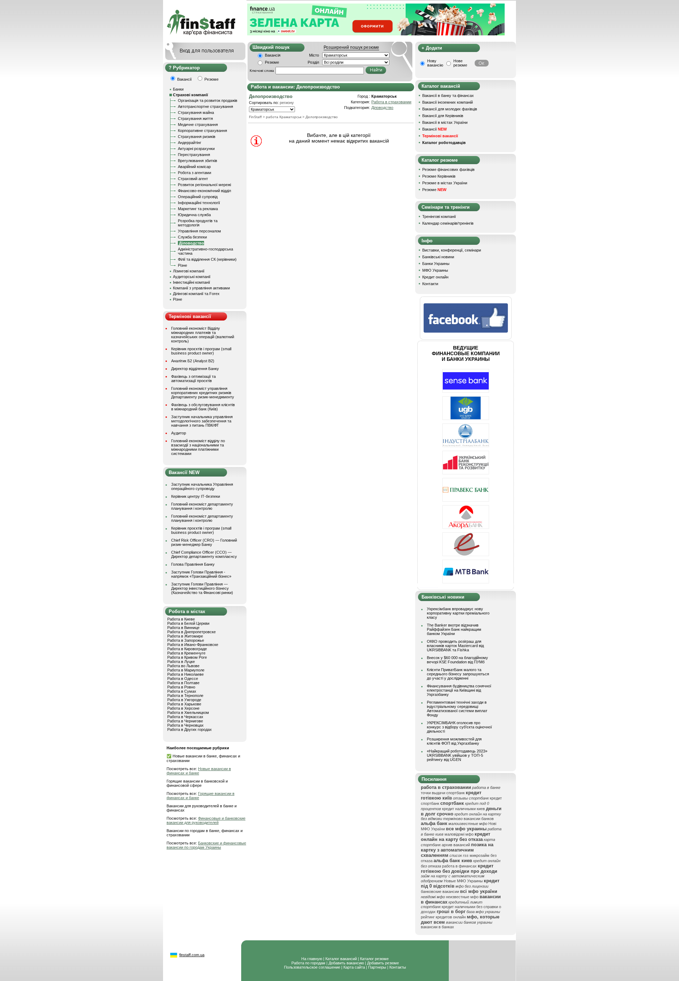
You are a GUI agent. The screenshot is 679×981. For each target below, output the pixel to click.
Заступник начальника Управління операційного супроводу (202, 486)
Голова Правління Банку (193, 564)
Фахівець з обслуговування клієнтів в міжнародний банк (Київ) (203, 407)
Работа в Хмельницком (188, 712)
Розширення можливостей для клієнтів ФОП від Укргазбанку (454, 741)
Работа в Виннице (183, 627)
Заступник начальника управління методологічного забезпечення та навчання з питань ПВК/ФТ (202, 421)
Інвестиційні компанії (191, 282)
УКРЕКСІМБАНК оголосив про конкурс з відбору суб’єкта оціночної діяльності (459, 727)
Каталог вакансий (341, 959)
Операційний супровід (197, 197)
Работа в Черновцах (185, 725)
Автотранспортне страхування (205, 106)
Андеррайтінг (189, 142)
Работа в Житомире (185, 636)
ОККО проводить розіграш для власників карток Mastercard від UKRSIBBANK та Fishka (455, 645)
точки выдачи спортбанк (443, 793)
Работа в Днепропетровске (191, 632)
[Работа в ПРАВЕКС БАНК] (465, 500)
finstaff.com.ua (191, 955)
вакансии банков (479, 818)
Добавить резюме (383, 963)
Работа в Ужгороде (184, 700)
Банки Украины (435, 263)
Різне (182, 265)
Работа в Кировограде (187, 649)
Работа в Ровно (181, 687)
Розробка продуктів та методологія (197, 223)
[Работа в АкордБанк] (465, 527)
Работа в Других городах (189, 729)
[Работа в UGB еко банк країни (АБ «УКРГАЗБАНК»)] (465, 418)
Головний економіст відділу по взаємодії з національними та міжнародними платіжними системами (198, 447)
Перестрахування (194, 154)
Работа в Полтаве (183, 683)
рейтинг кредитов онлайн (443, 917)
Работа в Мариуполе (185, 670)
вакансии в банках (437, 927)
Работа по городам (308, 963)
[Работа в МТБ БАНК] (465, 582)
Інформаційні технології (199, 203)
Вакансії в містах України (445, 122)
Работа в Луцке (181, 661)
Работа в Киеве (181, 619)
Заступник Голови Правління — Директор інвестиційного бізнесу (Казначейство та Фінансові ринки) (202, 588)
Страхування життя (195, 118)
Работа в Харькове (184, 704)
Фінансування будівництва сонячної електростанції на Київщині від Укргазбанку (459, 690)
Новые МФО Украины (463, 881)
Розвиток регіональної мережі (204, 185)
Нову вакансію (435, 63)
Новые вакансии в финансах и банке (199, 771)
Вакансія (272, 55)
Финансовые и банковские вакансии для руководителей (206, 820)
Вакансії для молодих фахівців (449, 109)
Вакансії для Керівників (442, 116)
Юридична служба (194, 215)
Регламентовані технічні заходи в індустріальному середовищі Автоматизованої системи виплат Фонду (457, 708)
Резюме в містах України (444, 183)
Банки (178, 89)
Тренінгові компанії (439, 216)
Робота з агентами (194, 173)
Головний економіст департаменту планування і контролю (202, 506)
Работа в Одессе (182, 678)
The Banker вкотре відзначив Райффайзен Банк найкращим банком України (454, 629)
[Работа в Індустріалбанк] (465, 446)
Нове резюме (460, 63)
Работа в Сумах (181, 691)
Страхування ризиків (196, 136)
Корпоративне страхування (202, 130)
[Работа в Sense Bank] (465, 391)
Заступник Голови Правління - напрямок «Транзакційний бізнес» (201, 574)
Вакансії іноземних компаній (447, 102)
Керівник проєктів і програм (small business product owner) (201, 351)
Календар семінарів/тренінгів (448, 223)
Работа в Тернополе (185, 695)
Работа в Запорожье (185, 640)
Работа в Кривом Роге (187, 657)
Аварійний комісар (194, 167)
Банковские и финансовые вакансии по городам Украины (206, 845)
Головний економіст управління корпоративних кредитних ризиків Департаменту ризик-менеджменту (202, 392)
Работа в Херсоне (183, 708)
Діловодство (382, 107)
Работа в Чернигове (185, 721)
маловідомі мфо (459, 834)
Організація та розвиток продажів (207, 100)
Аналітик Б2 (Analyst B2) (192, 361)
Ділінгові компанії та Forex (196, 294)
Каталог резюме (374, 959)
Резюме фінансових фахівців (448, 169)
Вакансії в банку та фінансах (448, 95)
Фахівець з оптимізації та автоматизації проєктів (193, 378)
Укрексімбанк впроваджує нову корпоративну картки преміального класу (458, 613)
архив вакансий (456, 845)
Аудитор (178, 433)
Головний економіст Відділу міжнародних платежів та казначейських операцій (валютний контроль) (202, 334)
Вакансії (434, 129)
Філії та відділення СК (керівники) (207, 259)
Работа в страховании (391, 102)
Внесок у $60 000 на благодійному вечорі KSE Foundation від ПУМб (457, 660)
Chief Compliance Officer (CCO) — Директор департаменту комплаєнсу (204, 554)
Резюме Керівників (438, 176)
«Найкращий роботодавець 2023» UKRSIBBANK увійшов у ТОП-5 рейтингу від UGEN (457, 755)
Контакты (397, 967)
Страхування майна (196, 112)
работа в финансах (459, 866)
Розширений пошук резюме (351, 47)
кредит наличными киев (463, 809)
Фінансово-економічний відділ (204, 191)
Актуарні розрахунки (196, 148)
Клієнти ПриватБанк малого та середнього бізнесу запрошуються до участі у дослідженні (458, 674)
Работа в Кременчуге (186, 653)
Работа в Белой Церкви (188, 623)
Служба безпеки (192, 237)
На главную (311, 959)
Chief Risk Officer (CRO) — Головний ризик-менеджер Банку (204, 542)
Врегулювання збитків (197, 160)
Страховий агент (193, 179)
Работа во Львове (183, 666)
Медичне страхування (198, 124)
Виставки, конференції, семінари (451, 250)
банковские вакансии (440, 891)
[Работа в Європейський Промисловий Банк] (465, 555)
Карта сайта (354, 967)
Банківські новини (438, 257)
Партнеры (377, 967)
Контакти (430, 284)
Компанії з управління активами (201, 288)
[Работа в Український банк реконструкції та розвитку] (465, 473)
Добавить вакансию (346, 963)
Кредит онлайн (435, 277)
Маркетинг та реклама (198, 209)
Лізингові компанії (188, 271)
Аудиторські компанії (191, 277)
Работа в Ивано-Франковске (192, 644)
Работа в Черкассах (185, 717)
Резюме (272, 62)
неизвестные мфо (462, 897)
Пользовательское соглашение (312, 967)
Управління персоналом (199, 231)
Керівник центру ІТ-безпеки (195, 496)
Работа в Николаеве (185, 674)
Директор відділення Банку (195, 369)
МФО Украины (435, 270)
